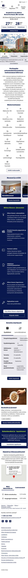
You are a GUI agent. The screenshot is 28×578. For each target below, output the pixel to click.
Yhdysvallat (10, 505)
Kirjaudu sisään (23, 7)
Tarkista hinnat (18, 30)
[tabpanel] (14, 61)
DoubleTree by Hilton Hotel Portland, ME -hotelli (13, 508)
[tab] (5, 55)
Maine (16, 505)
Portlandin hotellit (6, 507)
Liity (17, 7)
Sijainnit (3, 505)
